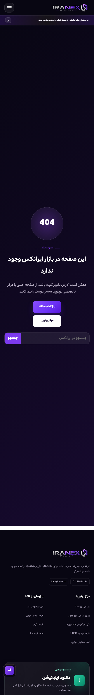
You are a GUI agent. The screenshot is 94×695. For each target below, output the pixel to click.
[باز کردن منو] (9, 8)
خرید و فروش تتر (36, 607)
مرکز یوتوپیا (47, 320)
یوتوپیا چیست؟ (82, 607)
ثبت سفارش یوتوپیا (80, 643)
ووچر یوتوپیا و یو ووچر (79, 616)
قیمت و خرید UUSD (80, 634)
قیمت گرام (38, 625)
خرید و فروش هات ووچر (78, 625)
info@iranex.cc (58, 582)
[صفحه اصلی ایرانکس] (69, 7)
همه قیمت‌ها (37, 634)
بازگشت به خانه (47, 306)
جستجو (13, 338)
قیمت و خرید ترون (35, 616)
